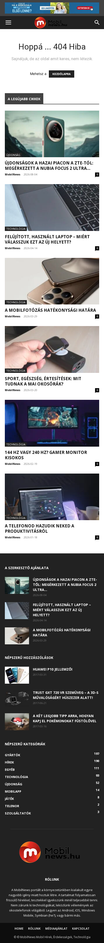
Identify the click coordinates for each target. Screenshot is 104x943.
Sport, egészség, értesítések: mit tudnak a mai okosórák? (43, 381)
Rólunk (34, 929)
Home (19, 929)
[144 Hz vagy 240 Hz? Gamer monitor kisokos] (52, 423)
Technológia (15, 228)
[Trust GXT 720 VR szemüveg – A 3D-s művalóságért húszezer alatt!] (17, 698)
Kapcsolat (80, 929)
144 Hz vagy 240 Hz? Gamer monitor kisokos (46, 455)
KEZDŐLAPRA (61, 74)
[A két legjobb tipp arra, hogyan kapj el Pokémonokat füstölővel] (17, 721)
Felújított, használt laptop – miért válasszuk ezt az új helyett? (47, 239)
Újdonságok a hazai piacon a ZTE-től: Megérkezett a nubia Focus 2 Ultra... (49, 165)
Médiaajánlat (56, 929)
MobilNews (12, 174)
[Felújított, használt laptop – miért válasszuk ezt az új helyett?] (52, 207)
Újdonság (13, 155)
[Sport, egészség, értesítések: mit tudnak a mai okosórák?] (52, 349)
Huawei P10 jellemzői (52, 669)
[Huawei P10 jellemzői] (17, 675)
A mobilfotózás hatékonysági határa (50, 310)
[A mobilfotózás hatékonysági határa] (52, 281)
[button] (8, 22)
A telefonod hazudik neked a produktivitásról (39, 528)
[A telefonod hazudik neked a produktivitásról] (52, 497)
